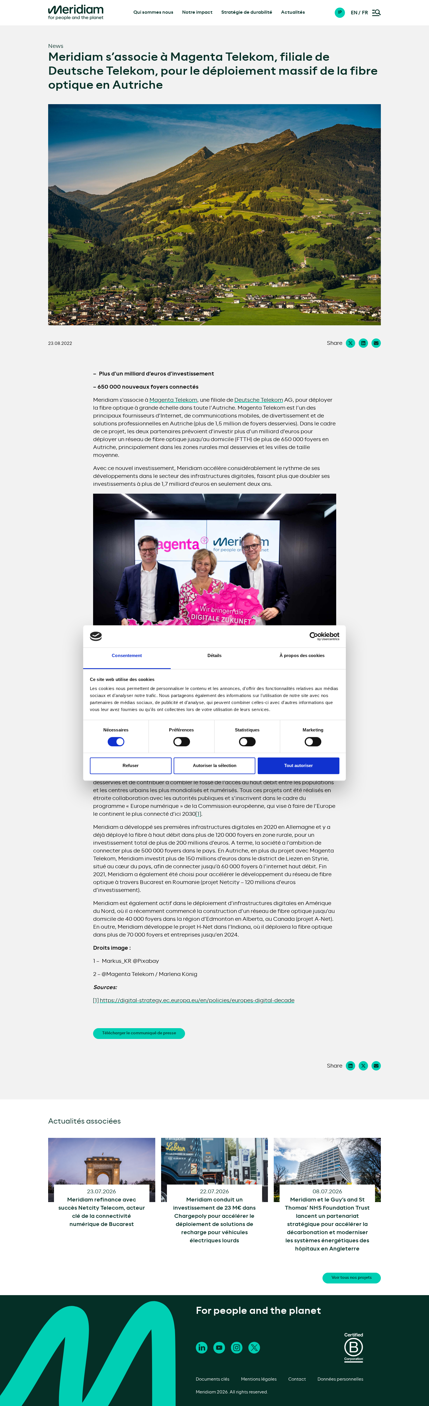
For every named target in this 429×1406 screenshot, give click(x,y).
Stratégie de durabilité (246, 12)
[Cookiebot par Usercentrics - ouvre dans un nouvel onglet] (313, 636)
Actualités (293, 12)
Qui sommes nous (153, 12)
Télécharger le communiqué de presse (139, 1033)
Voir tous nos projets (352, 1278)
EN (354, 13)
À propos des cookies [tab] (302, 655)
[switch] (181, 741)
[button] (343, 13)
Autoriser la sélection (214, 765)
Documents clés (212, 1379)
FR (365, 13)
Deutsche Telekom (258, 400)
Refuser (131, 765)
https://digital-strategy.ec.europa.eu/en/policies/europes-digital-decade (197, 1000)
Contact (297, 1379)
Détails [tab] (214, 655)
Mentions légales (259, 1379)
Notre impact (197, 12)
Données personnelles (340, 1379)
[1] (198, 814)
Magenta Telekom (173, 400)
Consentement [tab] (127, 655)
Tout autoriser (298, 765)
